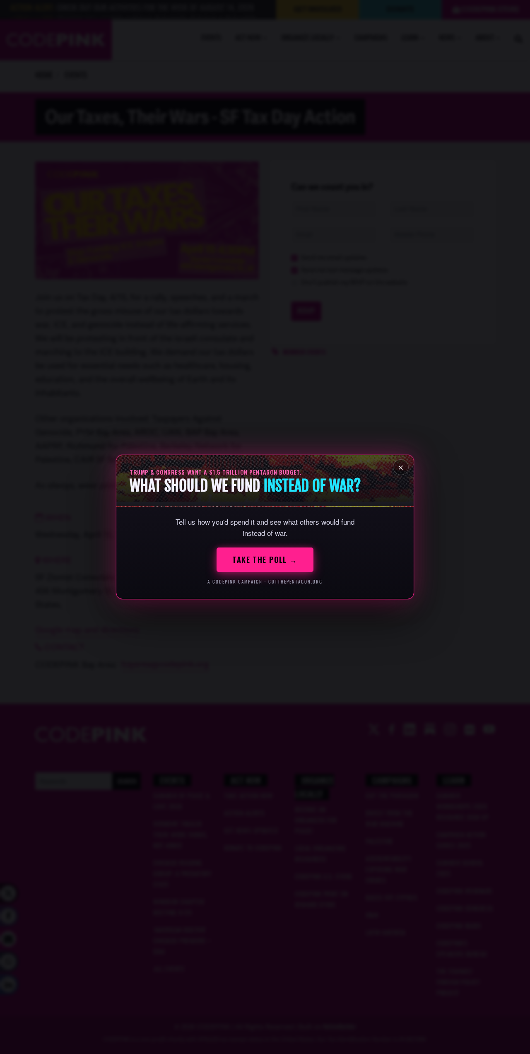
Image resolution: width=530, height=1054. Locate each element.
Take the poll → (265, 559)
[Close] (401, 467)
